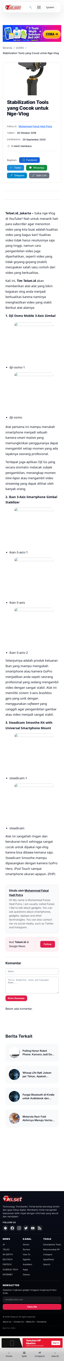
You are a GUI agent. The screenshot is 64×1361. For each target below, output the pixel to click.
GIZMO (20, 47)
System (50, 7)
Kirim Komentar (16, 998)
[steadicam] (34, 803)
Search (46, 1264)
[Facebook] (12, 1228)
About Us (7, 1322)
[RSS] (39, 1228)
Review (26, 1249)
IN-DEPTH (8, 1254)
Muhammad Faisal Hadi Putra (35, 126)
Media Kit (30, 1322)
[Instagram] (19, 1228)
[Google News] (5, 1228)
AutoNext (27, 1264)
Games (26, 1274)
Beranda (7, 47)
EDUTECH (8, 1259)
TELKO (6, 1249)
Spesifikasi (48, 1259)
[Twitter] (26, 1228)
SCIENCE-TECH (10, 1269)
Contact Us (19, 1322)
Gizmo (26, 1244)
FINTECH (7, 1264)
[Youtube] (32, 1228)
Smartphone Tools (52, 1244)
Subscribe (32, 1307)
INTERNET (8, 1274)
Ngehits (26, 1259)
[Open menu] (38, 7)
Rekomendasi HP (51, 1249)
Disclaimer (41, 1322)
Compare (47, 1254)
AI (4, 1244)
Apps (25, 1269)
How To (26, 1254)
